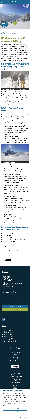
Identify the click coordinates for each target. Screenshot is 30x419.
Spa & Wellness (8, 336)
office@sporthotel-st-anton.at (13, 285)
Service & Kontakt (9, 338)
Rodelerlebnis (9, 102)
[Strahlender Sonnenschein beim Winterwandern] (15, 81)
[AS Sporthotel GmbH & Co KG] (26, 6)
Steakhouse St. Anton (10, 342)
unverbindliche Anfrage (19, 252)
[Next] (27, 16)
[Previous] (3, 16)
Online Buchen (15, 309)
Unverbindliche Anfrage (15, 306)
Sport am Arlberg (8, 334)
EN (1, 2)
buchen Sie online (9, 254)
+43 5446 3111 (9, 286)
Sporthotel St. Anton (9, 331)
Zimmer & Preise (8, 333)
